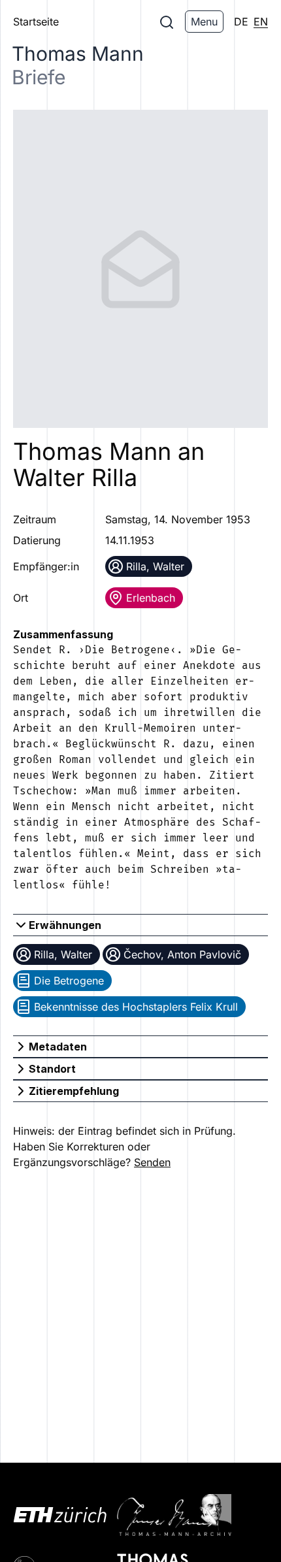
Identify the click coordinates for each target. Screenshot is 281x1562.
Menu (204, 21)
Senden (152, 1162)
